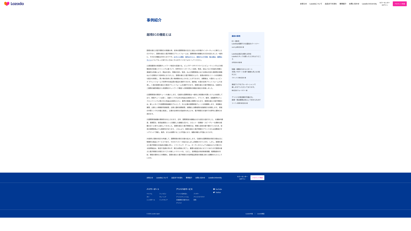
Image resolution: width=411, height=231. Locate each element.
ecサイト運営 (179, 57)
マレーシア (162, 197)
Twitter (218, 192)
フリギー (196, 194)
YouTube (219, 189)
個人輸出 (212, 57)
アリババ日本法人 (181, 194)
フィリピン (162, 194)
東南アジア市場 (202, 57)
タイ (148, 197)
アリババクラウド (199, 197)
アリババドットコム (182, 197)
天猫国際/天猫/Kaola (182, 200)
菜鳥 (195, 200)
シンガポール (151, 200)
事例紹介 (189, 177)
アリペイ (179, 203)
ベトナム (149, 194)
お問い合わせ (200, 177)
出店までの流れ (177, 177)
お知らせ (150, 177)
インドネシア (163, 200)
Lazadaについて (162, 177)
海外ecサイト (190, 57)
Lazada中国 (249, 214)
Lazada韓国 (260, 214)
